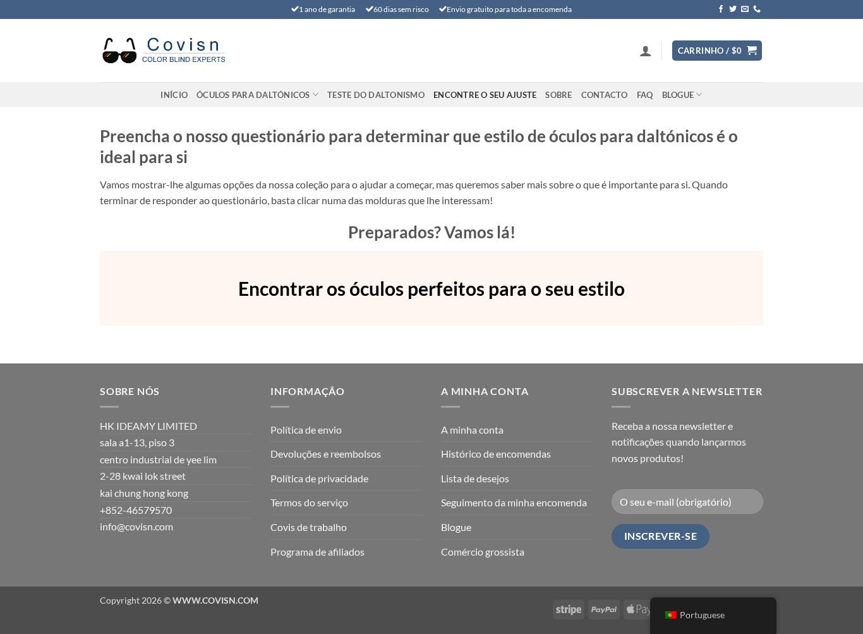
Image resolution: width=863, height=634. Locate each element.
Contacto (604, 95)
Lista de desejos (475, 478)
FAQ (645, 95)
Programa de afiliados (317, 552)
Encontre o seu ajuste (484, 95)
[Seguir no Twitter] (733, 9)
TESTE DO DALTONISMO (376, 95)
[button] (645, 50)
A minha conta (472, 430)
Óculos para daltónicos (253, 95)
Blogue (678, 95)
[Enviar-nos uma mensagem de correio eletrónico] (745, 9)
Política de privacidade (319, 478)
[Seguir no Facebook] (721, 9)
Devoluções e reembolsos (325, 454)
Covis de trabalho (308, 527)
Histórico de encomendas (496, 454)
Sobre (558, 95)
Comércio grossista (482, 552)
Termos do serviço (309, 502)
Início (174, 95)
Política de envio (306, 430)
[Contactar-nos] (757, 9)
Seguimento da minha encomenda (514, 502)
